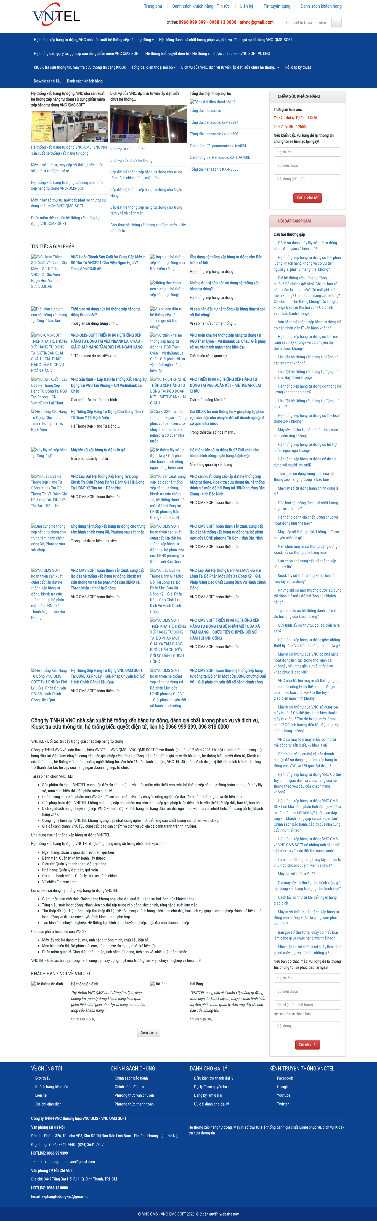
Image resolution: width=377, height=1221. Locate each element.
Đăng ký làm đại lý (208, 1095)
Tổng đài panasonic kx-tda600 (214, 134)
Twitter (282, 1104)
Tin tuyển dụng (277, 6)
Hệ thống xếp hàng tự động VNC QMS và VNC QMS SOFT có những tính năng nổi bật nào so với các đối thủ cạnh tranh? (307, 844)
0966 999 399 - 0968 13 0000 (208, 22)
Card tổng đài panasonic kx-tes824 (218, 145)
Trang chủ (153, 6)
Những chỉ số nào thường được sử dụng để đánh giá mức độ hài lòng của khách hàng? (307, 596)
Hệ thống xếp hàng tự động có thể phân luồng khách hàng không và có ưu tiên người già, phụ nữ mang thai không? (307, 263)
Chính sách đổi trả (129, 1086)
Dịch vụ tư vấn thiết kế (127, 148)
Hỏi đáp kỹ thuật (298, 67)
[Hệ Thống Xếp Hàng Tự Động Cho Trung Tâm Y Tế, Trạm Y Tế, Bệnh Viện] (49, 421)
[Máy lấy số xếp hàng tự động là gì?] (49, 453)
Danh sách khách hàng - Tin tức (201, 6)
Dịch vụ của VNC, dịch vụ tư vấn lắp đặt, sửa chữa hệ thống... (229, 67)
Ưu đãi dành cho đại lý (211, 1104)
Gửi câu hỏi (307, 1045)
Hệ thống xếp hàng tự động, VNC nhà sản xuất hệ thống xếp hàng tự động (92, 39)
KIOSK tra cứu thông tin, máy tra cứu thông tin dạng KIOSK (80, 67)
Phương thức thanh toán (134, 1104)
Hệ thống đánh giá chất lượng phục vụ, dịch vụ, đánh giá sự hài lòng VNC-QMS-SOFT (225, 39)
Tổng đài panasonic (205, 110)
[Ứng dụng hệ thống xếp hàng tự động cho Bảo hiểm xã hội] (168, 263)
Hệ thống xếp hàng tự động (210, 1127)
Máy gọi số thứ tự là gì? (296, 873)
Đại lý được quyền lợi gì (212, 1086)
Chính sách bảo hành (131, 1078)
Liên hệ (246, 6)
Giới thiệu (43, 1078)
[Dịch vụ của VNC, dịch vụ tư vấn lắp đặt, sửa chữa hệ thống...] (148, 124)
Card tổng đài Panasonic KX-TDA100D (220, 157)
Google (282, 1086)
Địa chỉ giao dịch (48, 1104)
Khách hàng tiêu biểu (51, 1086)
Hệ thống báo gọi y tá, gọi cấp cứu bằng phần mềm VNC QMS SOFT (87, 53)
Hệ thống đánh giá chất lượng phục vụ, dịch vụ (297, 1127)
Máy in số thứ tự (246, 1127)
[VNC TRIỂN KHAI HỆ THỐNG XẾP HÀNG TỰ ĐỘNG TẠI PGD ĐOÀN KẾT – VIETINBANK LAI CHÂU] (168, 391)
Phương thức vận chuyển (134, 1095)
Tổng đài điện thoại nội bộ (152, 67)
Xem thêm (149, 1032)
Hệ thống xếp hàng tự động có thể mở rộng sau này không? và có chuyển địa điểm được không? (306, 342)
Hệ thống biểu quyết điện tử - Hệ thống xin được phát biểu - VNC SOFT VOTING (207, 53)
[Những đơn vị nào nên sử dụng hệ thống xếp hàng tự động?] (168, 289)
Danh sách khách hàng (321, 6)
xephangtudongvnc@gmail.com (70, 1161)
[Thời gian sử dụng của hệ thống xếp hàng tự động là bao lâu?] (49, 315)
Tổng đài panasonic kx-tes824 (214, 122)
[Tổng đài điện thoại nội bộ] (228, 102)
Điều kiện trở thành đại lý (213, 1078)
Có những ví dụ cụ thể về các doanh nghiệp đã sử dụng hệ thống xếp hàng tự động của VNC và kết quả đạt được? (305, 760)
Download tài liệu (48, 81)
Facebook (284, 1078)
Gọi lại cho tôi (307, 198)
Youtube (283, 1095)
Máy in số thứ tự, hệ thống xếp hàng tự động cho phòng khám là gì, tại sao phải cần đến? (306, 917)
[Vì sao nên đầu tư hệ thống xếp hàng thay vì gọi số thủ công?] (168, 318)
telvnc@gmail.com (257, 22)
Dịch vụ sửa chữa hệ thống (131, 160)
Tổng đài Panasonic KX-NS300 (214, 169)
